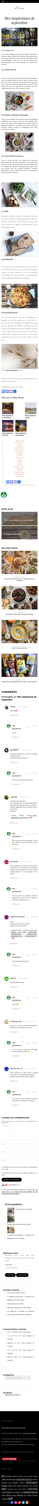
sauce (34, 1491)
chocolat (20, 1479)
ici (33, 1444)
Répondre (15, 715)
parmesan (10, 1489)
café (3, 1479)
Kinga (12, 707)
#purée (20, 470)
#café (20, 444)
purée (4, 1492)
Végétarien (5, 1499)
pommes (32, 1488)
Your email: (8, 1264)
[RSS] (27, 1502)
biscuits (26, 1476)
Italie (14, 1486)
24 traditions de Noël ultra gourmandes (19, 614)
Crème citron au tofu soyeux (16, 1293)
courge (4, 1483)
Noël (31, 1486)
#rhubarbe (19, 474)
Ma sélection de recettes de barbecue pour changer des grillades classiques (20, 1312)
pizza (15, 1489)
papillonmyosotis (17, 917)
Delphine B (11, 1343)
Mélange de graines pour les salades (19, 1224)
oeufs (35, 1486)
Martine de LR (16, 1068)
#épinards (20, 457)
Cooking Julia (16, 1021)
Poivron (24, 1489)
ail (3, 1475)
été (10, 1498)
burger (35, 1476)
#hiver (19, 463)
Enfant (15, 1483)
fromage (31, 1482)
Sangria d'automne (12, 534)
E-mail (3, 1152)
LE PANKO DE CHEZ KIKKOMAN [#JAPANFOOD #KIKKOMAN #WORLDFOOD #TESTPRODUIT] (24, 933)
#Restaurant (20, 472)
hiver (10, 1486)
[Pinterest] (19, 1502)
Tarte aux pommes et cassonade (19, 520)
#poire (19, 465)
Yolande (13, 797)
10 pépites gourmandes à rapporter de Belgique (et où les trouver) (20, 1236)
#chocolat (20, 450)
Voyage (34, 1495)
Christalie (14, 861)
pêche (14, 1492)
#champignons (19, 448)
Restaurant (19, 1492)
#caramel (19, 446)
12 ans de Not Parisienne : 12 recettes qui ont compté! (19, 579)
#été (19, 459)
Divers (6, 485)
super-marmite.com (29, 1433)
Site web (3, 1160)
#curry (19, 455)
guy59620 (14, 750)
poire (19, 1489)
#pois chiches (19, 467)
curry (9, 1482)
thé (25, 1495)
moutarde (25, 1486)
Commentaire (6, 1126)
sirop (3, 1495)
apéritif (14, 1476)
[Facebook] (11, 1502)
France (22, 1483)
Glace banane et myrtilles (24, 1209)
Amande (8, 1476)
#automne (20, 440)
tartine (20, 1495)
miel (19, 1486)
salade (26, 1492)
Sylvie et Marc (12, 1357)
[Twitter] (23, 1502)
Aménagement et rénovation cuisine (14, 1427)
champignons (10, 1479)
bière (30, 1476)
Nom (3, 1144)
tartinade (13, 1495)
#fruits (20, 461)
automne (20, 1476)
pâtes (9, 1492)
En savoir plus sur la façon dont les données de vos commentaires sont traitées (19, 1192)
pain (4, 1488)
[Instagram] (15, 1502)
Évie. (7, 50)
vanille (29, 1495)
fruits (4, 1485)
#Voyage (20, 476)
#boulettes (19, 442)
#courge (19, 453)
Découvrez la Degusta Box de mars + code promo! (19, 682)
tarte (8, 1495)
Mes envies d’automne (19, 648)
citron (29, 1479)
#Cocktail (19, 451)
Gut (8, 1332)
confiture (34, 1479)
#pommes (19, 469)
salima (13, 978)
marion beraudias (11, 370)
